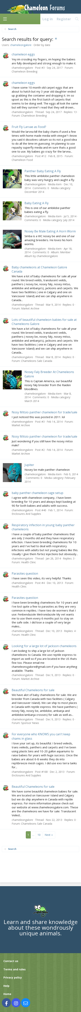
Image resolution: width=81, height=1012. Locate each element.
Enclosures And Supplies (26, 514)
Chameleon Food (22, 160)
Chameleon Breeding (24, 71)
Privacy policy (12, 977)
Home (7, 994)
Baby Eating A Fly (36, 203)
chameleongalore (20, 45)
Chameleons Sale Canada (36, 361)
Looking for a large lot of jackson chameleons (44, 646)
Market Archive (30, 308)
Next (47, 835)
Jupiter (29, 465)
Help (6, 986)
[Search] (77, 19)
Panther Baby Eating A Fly (42, 171)
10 (38, 835)
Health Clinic (28, 562)
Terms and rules (14, 969)
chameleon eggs (23, 54)
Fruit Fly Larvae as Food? (29, 127)
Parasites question (25, 573)
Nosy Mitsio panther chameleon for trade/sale (44, 412)
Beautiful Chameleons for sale (33, 690)
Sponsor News (30, 723)
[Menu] (5, 19)
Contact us (10, 961)
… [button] (33, 835)
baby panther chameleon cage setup (37, 493)
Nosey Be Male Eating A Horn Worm (50, 231)
